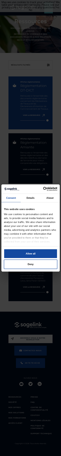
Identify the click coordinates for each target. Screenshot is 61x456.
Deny (31, 264)
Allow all (30, 253)
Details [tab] (30, 197)
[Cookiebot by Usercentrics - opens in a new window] (43, 189)
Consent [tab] (11, 197)
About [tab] (50, 197)
